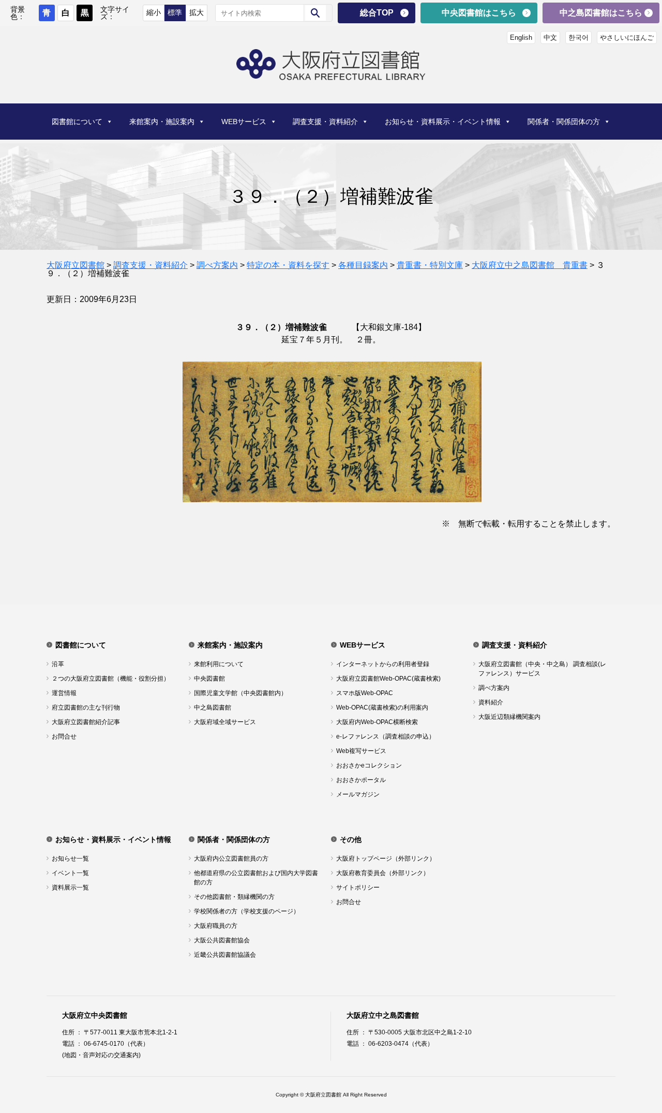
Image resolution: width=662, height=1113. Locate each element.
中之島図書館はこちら (601, 12)
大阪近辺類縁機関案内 (509, 716)
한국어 (578, 37)
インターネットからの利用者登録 (382, 664)
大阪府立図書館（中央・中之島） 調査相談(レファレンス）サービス (542, 668)
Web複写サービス (361, 751)
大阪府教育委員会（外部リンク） (382, 873)
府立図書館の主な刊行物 (86, 707)
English (521, 37)
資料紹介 (490, 702)
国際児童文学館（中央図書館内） (240, 693)
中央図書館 (209, 678)
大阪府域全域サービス (225, 722)
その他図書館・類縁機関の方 (234, 896)
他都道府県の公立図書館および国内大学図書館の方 (256, 877)
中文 (550, 37)
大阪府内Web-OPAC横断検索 (377, 722)
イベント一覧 (70, 873)
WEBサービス (243, 121)
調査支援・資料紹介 (325, 121)
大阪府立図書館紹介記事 (86, 722)
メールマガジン (358, 794)
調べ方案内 (493, 687)
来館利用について (219, 664)
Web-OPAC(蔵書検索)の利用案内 (382, 707)
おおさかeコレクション (369, 765)
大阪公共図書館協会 (222, 940)
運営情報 (64, 693)
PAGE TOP (638, 1068)
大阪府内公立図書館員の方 (231, 858)
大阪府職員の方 (215, 925)
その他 (351, 839)
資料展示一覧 (70, 887)
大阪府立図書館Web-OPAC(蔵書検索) (388, 678)
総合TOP (377, 12)
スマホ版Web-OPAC (364, 693)
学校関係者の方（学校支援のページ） (246, 911)
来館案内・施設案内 (161, 121)
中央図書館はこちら (479, 12)
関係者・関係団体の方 (564, 121)
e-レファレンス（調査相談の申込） (385, 736)
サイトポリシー (358, 887)
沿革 (58, 664)
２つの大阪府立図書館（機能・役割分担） (111, 678)
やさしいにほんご (627, 37)
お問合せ (64, 736)
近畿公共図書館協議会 (225, 954)
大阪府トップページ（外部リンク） (385, 858)
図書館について (77, 121)
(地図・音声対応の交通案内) (101, 1055)
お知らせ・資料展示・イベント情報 (443, 121)
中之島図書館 (212, 707)
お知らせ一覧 (70, 858)
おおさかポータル (361, 780)
